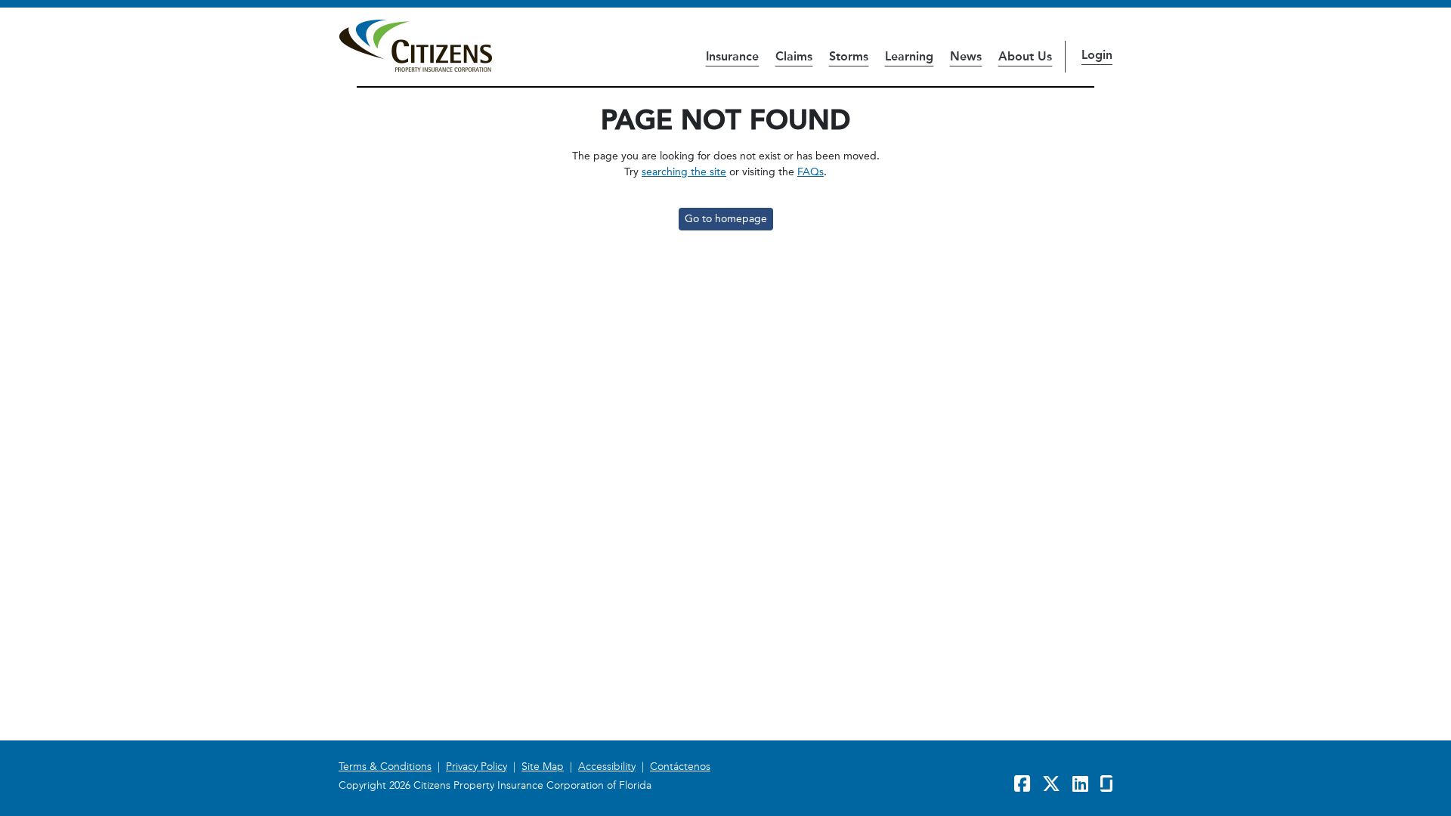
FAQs (810, 171)
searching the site (684, 171)
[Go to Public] (415, 46)
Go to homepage (726, 218)
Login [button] (1096, 55)
